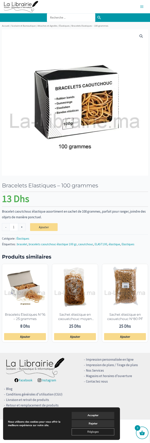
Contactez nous (97, 381)
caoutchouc (85, 244)
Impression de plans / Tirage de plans (112, 365)
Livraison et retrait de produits (27, 400)
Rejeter (93, 423)
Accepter (93, 415)
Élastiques (64, 25)
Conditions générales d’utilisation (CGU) (34, 394)
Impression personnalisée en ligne (110, 359)
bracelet (22, 244)
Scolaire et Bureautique (23, 25)
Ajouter (44, 227)
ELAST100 (101, 244)
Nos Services (95, 370)
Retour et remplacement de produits (32, 405)
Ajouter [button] (25, 337)
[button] (141, 36)
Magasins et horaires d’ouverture (109, 376)
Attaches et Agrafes (47, 25)
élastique (114, 244)
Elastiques (127, 244)
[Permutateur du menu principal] (142, 6)
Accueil (5, 25)
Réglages (93, 432)
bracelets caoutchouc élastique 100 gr (53, 244)
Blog (9, 389)
